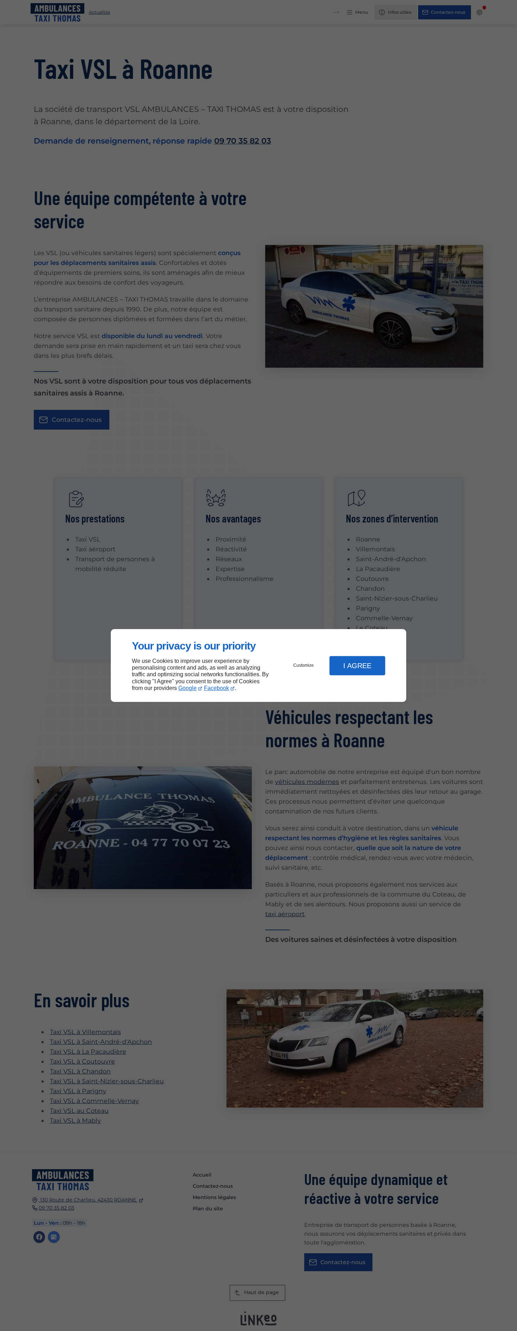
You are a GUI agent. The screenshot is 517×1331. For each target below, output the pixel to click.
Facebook (216, 688)
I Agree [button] (357, 666)
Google (187, 688)
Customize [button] (303, 665)
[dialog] (258, 665)
